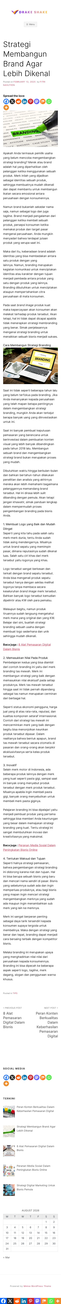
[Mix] (43, 101)
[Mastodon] (36, 101)
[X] (12, 101)
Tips (15, 993)
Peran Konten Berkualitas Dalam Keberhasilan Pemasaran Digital (47, 1022)
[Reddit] (18, 101)
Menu (32, 24)
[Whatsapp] (49, 101)
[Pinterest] (30, 101)
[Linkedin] (24, 101)
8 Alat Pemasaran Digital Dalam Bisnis (14, 1018)
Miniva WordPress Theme (37, 1286)
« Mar (6, 1257)
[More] (6, 107)
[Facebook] (6, 101)
